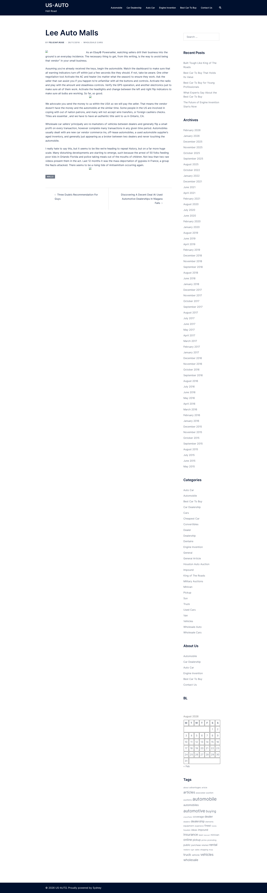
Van (185, 615)
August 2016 (190, 381)
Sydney (97, 887)
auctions (187, 800)
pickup (197, 839)
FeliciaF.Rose (56, 42)
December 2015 (192, 426)
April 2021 (189, 192)
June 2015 (189, 460)
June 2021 (189, 187)
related (204, 845)
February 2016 (191, 415)
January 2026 (191, 135)
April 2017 (189, 335)
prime (204, 840)
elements (209, 822)
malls (50, 176)
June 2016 (189, 392)
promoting (211, 840)
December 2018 (192, 255)
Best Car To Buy (188, 7)
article (204, 787)
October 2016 (191, 369)
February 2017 (191, 346)
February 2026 (192, 130)
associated (200, 793)
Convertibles (190, 524)
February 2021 (191, 198)
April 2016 (189, 403)
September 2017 (193, 306)
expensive (199, 826)
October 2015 (191, 437)
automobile (205, 799)
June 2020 (189, 215)
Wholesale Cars (93, 42)
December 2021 (192, 181)
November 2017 (192, 295)
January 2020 (191, 227)
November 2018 (192, 261)
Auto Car (150, 7)
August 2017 (190, 312)
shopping (204, 849)
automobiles (191, 805)
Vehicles (188, 621)
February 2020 (192, 221)
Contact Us (206, 7)
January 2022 (191, 175)
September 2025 (193, 158)
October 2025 (191, 153)
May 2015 (189, 466)
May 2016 (189, 398)
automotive (194, 810)
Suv (185, 598)
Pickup (187, 592)
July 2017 (189, 318)
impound (203, 829)
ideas (194, 829)
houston (186, 830)
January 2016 (191, 420)
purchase (196, 845)
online (187, 840)
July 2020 (189, 209)
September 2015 (193, 443)
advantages (195, 787)
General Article (192, 558)
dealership (198, 821)
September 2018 (193, 266)
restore (186, 849)
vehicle (196, 854)
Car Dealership (134, 7)
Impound (188, 569)
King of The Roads (194, 575)
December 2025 (192, 141)
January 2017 (191, 352)
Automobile (116, 7)
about (186, 787)
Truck (186, 604)
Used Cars (189, 609)
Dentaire (188, 541)
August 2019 (190, 232)
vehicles (207, 854)
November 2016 (192, 363)
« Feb (186, 766)
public (187, 844)
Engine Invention (167, 7)
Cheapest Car (191, 518)
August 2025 (191, 164)
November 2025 (193, 147)
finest (207, 825)
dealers (186, 822)
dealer (209, 816)
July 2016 (189, 386)
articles (189, 792)
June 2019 (189, 238)
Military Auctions (193, 581)
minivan (215, 834)
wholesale (190, 860)
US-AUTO (57, 5)
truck (187, 855)
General (187, 552)
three (211, 850)
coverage (198, 816)
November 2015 (192, 432)
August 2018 (190, 272)
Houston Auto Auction (196, 564)
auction (209, 792)
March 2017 (190, 340)
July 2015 (189, 455)
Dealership (189, 535)
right (192, 850)
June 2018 (189, 278)
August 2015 (190, 449)
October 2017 (191, 301)
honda (214, 826)
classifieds (187, 817)
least (201, 835)
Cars (186, 512)
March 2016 (190, 409)
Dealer (187, 530)
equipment (188, 826)
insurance (190, 834)
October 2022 (191, 170)
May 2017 (189, 329)
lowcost (207, 835)
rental (213, 845)
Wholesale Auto (192, 626)
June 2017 (189, 323)
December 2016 (192, 358)
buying (211, 811)
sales (197, 849)
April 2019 (189, 244)
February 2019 (191, 249)
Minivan (187, 586)
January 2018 (191, 284)
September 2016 (193, 375)
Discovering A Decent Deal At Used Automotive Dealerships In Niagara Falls (142, 198)
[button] (220, 7)
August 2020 (191, 204)
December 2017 (192, 289)
